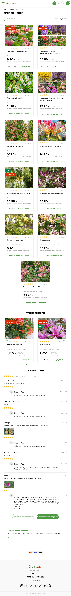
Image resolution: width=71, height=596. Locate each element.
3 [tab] (31, 364)
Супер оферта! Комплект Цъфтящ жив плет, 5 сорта (51, 99)
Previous (7, 338)
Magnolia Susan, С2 (46, 344)
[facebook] (26, 586)
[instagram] (31, 586)
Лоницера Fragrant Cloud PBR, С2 (51, 193)
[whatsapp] (49, 586)
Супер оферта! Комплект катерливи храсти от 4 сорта (50, 52)
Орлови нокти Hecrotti (15, 146)
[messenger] (22, 586)
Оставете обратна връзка (47, 517)
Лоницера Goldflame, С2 (31, 287)
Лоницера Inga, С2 (46, 240)
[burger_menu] (3, 3)
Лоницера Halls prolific (14, 98)
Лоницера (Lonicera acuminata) (50, 146)
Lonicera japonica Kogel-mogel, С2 (18, 193)
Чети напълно (12, 538)
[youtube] (36, 586)
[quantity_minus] (9, 66)
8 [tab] (44, 364)
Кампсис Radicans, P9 (14, 344)
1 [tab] (26, 364)
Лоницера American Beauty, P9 (17, 51)
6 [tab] (39, 364)
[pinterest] (45, 586)
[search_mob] (54, 3)
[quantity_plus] (15, 66)
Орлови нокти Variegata (15, 240)
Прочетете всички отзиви (23, 517)
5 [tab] (36, 364)
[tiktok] (40, 586)
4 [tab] (34, 364)
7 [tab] (41, 364)
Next (64, 338)
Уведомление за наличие (19, 113)
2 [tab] (29, 364)
